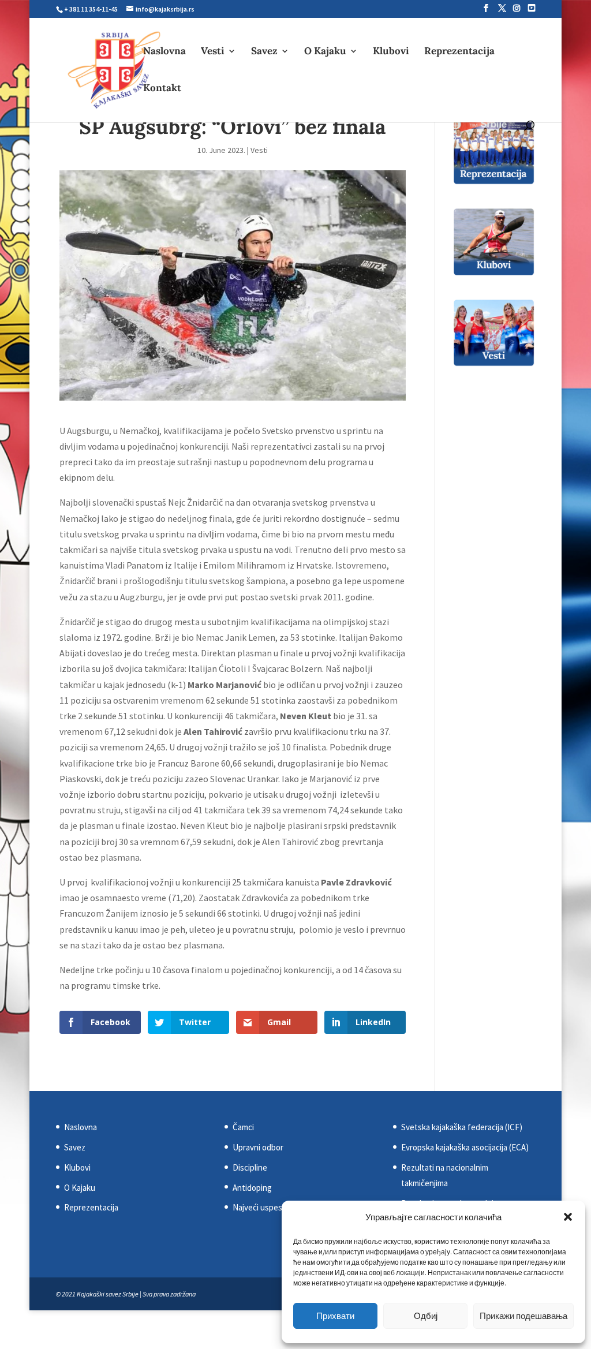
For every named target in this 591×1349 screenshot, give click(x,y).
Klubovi (391, 52)
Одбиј (425, 1315)
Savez (264, 52)
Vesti (213, 52)
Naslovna (164, 52)
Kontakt (162, 89)
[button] (568, 1217)
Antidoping (252, 1187)
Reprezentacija (459, 52)
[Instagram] (516, 8)
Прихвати (335, 1315)
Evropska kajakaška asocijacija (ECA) (465, 1147)
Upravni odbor (258, 1147)
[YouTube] (531, 8)
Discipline (250, 1167)
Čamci (243, 1127)
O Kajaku (325, 52)
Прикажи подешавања (523, 1315)
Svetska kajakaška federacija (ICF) (461, 1127)
